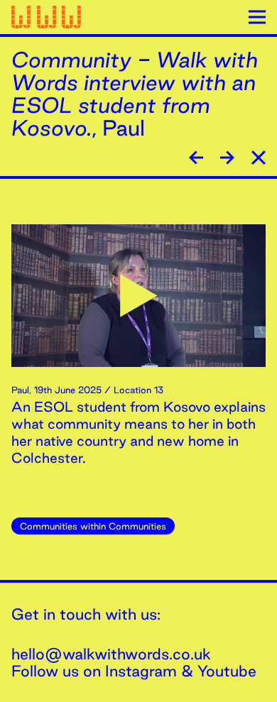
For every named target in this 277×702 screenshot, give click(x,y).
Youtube (226, 670)
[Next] (196, 157)
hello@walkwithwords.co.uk (111, 653)
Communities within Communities (93, 526)
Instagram (141, 670)
